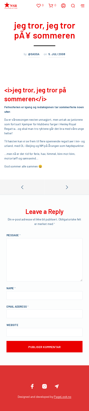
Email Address (17, 306)
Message (13, 235)
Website (12, 325)
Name (11, 288)
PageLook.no (62, 396)
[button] (40, 5)
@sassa (34, 54)
